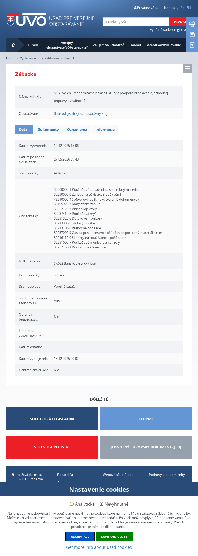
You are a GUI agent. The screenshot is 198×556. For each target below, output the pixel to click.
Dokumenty (48, 129)
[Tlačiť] (192, 23)
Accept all (80, 537)
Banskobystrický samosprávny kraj (80, 113)
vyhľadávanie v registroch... (171, 29)
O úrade (32, 45)
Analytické (85, 504)
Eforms (146, 418)
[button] (187, 68)
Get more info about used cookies (99, 547)
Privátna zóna (147, 7)
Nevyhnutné (116, 504)
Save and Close (114, 537)
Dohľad (135, 45)
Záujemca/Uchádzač (108, 45)
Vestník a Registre (52, 447)
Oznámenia (77, 129)
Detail (24, 129)
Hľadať (180, 22)
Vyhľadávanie (29, 58)
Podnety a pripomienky (167, 474)
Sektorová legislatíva (52, 418)
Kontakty (171, 7)
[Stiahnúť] (192, 44)
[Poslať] (192, 34)
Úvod (9, 58)
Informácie (105, 129)
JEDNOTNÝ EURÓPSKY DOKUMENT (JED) (146, 447)
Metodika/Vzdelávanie (163, 45)
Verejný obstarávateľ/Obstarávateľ (67, 45)
